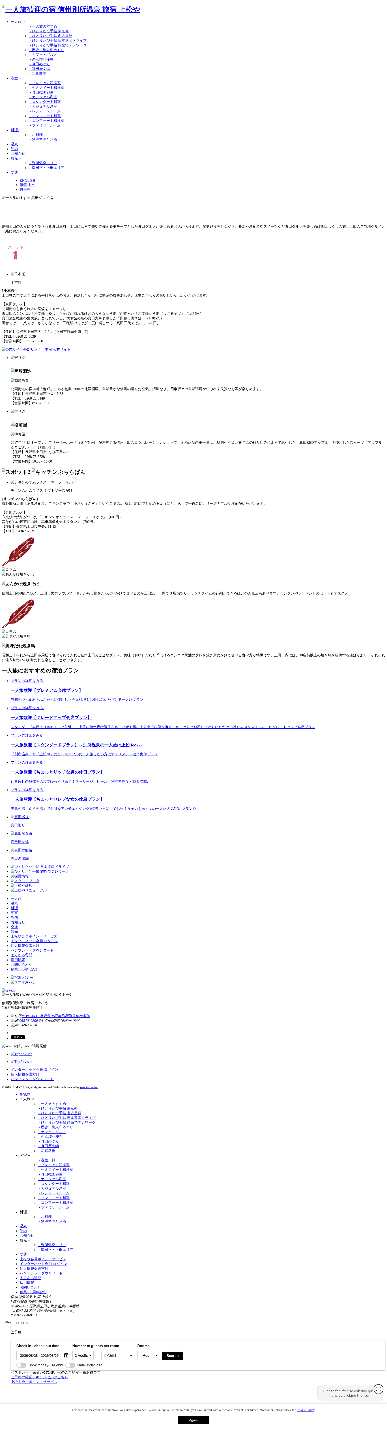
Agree (193, 1420)
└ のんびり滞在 (41, 59)
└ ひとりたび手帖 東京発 (49, 31)
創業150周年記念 (24, 969)
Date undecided (90, 1365)
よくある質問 (21, 955)
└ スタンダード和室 (45, 102)
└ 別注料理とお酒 (43, 139)
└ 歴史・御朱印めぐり (46, 50)
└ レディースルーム (45, 111)
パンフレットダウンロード (32, 950)
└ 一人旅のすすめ (43, 26)
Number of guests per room (85, 1345)
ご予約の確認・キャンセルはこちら (39, 1377)
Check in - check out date (37, 1345)
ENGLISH (27, 180)
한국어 (25, 189)
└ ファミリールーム (45, 125)
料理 (15, 130)
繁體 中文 (27, 185)
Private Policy (305, 1410)
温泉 (14, 144)
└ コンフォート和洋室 (46, 120)
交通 (14, 172)
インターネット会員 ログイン (34, 941)
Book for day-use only (45, 1365)
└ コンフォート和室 (45, 116)
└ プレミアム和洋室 (45, 83)
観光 (15, 158)
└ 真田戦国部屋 (41, 92)
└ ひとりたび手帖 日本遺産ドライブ (58, 40)
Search (173, 1356)
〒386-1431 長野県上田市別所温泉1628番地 (56, 1016)
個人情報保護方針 (25, 946)
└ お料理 (36, 135)
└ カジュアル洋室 (43, 106)
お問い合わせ (21, 964)
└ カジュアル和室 (43, 97)
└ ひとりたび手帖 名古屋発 (50, 36)
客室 (15, 78)
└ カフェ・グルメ (43, 55)
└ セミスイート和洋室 (46, 88)
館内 (14, 149)
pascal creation (89, 1087)
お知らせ (18, 153)
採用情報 (18, 960)
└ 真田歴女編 (39, 69)
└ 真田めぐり (39, 64)
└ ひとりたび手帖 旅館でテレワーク (58, 45)
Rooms (143, 1345)
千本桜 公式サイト (56, 349)
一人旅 (16, 22)
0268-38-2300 (28, 1021)
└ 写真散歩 (37, 73)
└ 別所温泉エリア (43, 163)
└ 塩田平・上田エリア (46, 168)
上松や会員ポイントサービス (34, 936)
